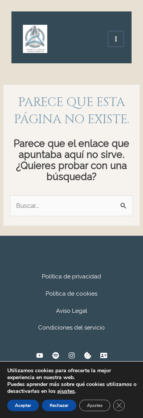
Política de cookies (71, 293)
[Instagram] (71, 355)
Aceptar (23, 405)
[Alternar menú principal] (116, 39)
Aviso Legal (71, 310)
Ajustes (95, 405)
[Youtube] (39, 355)
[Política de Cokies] (87, 355)
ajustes (66, 391)
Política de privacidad (71, 276)
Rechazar (59, 405)
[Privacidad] (103, 355)
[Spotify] (55, 355)
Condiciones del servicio (71, 327)
